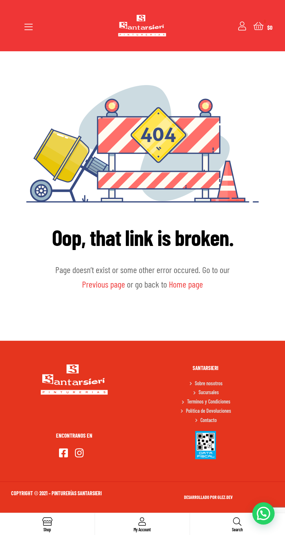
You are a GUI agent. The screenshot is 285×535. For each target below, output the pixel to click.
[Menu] (28, 25)
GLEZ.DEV (225, 497)
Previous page (103, 284)
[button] (263, 513)
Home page (186, 284)
